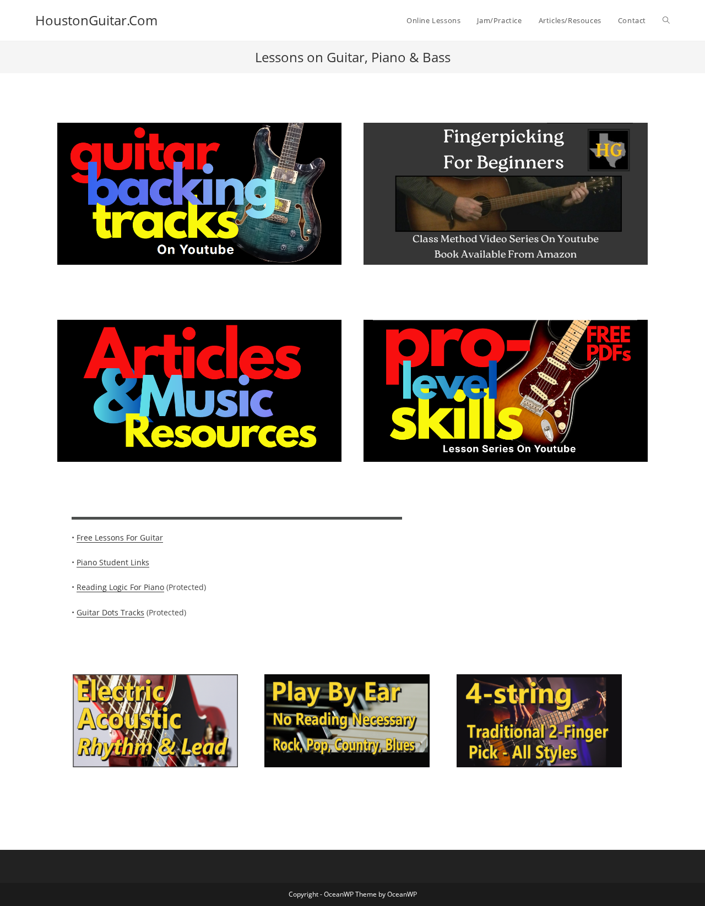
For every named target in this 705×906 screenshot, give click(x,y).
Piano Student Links (113, 562)
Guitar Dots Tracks (110, 612)
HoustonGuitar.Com (96, 20)
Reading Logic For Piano (120, 587)
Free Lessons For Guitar (120, 537)
